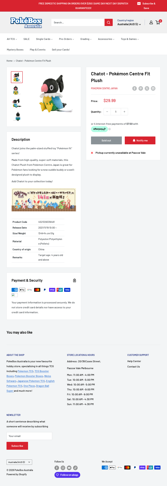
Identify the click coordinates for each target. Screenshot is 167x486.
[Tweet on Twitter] (147, 88)
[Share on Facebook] (134, 88)
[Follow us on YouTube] (69, 468)
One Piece (29, 385)
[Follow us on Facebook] (56, 468)
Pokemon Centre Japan (104, 88)
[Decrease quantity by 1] (107, 111)
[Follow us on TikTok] (75, 468)
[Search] (109, 22)
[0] (158, 22)
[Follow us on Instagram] (63, 468)
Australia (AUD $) (16, 462)
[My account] (151, 22)
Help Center (134, 361)
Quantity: (96, 111)
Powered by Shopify (17, 474)
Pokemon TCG (25, 371)
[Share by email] (153, 88)
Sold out (106, 140)
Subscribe (17, 445)
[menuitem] (12, 38)
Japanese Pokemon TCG (31, 380)
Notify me (142, 140)
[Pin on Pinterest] (140, 88)
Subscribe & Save (149, 5)
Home (10, 60)
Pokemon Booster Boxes (29, 375)
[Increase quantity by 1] (124, 111)
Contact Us (133, 366)
